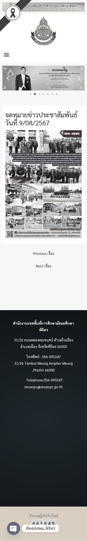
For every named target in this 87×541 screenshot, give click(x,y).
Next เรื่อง (43, 266)
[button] (6, 54)
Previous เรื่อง (43, 253)
